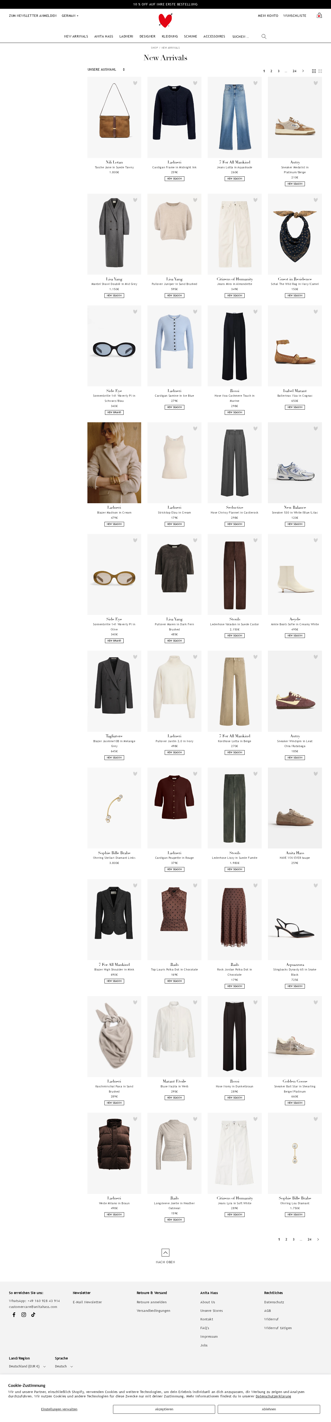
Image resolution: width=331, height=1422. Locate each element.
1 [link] (264, 71)
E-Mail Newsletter (87, 1302)
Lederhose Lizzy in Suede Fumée (234, 857)
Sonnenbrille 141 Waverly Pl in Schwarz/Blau (114, 398)
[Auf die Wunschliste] (135, 83)
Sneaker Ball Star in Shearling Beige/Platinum (295, 1089)
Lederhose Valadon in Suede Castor (234, 624)
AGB (267, 1311)
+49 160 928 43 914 (44, 1301)
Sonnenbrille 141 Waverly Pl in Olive (114, 627)
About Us (207, 1302)
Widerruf (271, 1319)
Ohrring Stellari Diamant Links (114, 857)
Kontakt (206, 1319)
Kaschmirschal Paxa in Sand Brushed (114, 1089)
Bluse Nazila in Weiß (175, 1086)
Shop (154, 47)
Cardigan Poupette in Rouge (174, 857)
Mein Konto (268, 16)
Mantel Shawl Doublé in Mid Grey (114, 283)
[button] (76, 36)
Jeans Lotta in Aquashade (234, 167)
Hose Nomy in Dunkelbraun (234, 1086)
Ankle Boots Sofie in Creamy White (295, 624)
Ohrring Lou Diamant (294, 1203)
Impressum (209, 1336)
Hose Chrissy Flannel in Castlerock (234, 512)
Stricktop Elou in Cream (174, 512)
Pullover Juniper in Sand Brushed (174, 283)
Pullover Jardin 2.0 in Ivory (174, 741)
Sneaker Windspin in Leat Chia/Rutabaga (294, 744)
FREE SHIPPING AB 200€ (165, 4)
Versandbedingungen (153, 1311)
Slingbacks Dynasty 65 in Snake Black (295, 972)
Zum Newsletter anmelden (33, 16)
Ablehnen (269, 1409)
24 (295, 71)
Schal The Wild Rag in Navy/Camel (295, 283)
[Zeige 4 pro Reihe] (314, 71)
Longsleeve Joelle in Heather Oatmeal (174, 1206)
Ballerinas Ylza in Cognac (295, 395)
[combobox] (249, 36)
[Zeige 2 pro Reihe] (320, 71)
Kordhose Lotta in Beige (234, 741)
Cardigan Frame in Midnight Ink (174, 167)
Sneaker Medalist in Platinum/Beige (295, 170)
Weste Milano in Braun (114, 1203)
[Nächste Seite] (303, 71)
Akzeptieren (164, 1409)
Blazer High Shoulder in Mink (114, 969)
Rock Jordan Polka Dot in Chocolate (234, 972)
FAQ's (204, 1328)
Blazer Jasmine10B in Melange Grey (114, 744)
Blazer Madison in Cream (114, 512)
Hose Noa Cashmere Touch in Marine (235, 398)
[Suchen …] (264, 36)
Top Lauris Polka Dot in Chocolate (174, 969)
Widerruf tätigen (278, 1328)
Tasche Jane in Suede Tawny (114, 167)
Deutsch (61, 1366)
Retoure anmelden (152, 1302)
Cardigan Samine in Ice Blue (174, 395)
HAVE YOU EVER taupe (295, 857)
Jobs (203, 1345)
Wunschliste (294, 16)
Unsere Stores (211, 1311)
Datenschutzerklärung (273, 1396)
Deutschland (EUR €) (24, 1366)
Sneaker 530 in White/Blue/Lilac (295, 512)
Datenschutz (274, 1302)
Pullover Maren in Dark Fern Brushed (174, 627)
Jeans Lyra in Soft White (234, 1203)
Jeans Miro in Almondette (234, 283)
